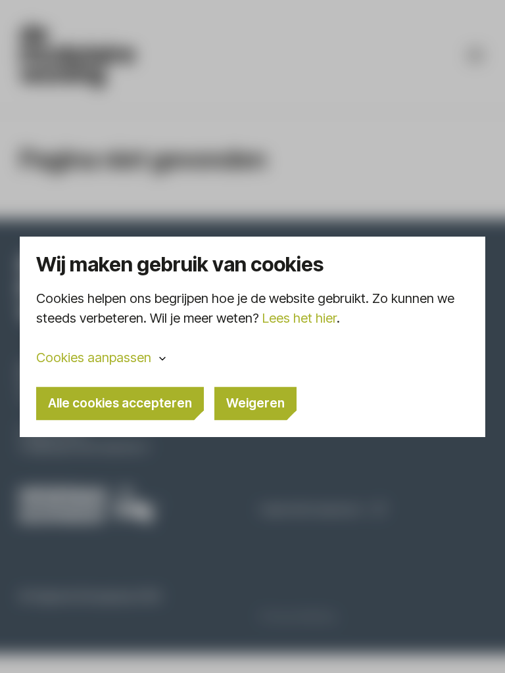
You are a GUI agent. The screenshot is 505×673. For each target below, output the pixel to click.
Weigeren (255, 402)
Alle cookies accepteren (120, 402)
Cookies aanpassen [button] (93, 357)
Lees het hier (299, 317)
